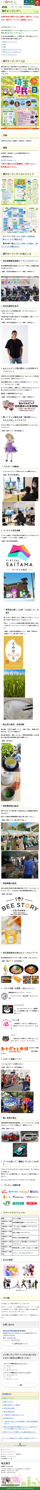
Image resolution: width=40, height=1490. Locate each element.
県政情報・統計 (13, 1438)
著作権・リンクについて (9, 1456)
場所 (4, 47)
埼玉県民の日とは (9, 1418)
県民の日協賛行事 (9, 1411)
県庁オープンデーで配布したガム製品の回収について (20, 1432)
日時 (4, 44)
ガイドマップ (5, 1180)
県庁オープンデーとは (10, 42)
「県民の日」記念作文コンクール (14, 1415)
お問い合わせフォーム (21, 1343)
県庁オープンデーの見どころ (12, 52)
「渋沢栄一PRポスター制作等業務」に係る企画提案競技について (21, 1422)
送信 (21, 1385)
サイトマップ (6, 1449)
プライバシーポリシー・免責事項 (11, 1454)
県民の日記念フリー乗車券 (12, 1405)
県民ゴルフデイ (8, 1401)
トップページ (4, 1438)
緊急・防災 (37, 3)
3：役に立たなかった (11, 1370)
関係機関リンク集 (7, 1458)
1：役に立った (9, 1366)
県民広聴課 (13, 1331)
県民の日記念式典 (9, 1408)
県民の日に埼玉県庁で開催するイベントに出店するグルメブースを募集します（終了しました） (21, 1427)
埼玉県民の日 (6, 1394)
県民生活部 (6, 1331)
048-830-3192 (11, 1338)
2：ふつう (8, 1368)
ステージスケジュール (10, 54)
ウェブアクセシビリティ (9, 1452)
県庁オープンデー (9, 1398)
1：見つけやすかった (11, 1375)
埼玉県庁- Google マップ (8, 160)
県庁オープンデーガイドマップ (12, 49)
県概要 (20, 1438)
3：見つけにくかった (11, 1379)
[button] (26, 2)
